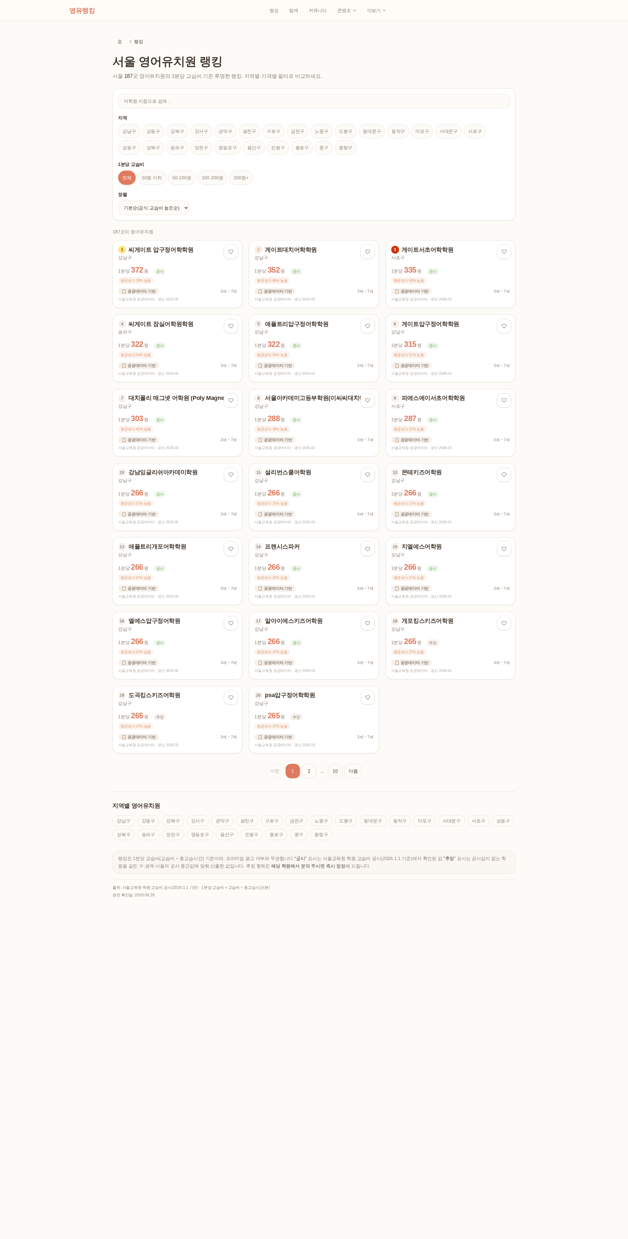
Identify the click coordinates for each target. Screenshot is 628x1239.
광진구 (249, 131)
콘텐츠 (344, 10)
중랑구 (346, 147)
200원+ (241, 177)
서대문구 (449, 131)
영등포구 (227, 147)
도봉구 (346, 131)
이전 (275, 771)
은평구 (278, 147)
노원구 (321, 131)
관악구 (225, 131)
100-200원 (212, 177)
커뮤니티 (318, 10)
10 (335, 771)
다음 (353, 771)
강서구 (201, 131)
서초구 (475, 131)
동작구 (398, 131)
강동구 (153, 131)
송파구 (177, 147)
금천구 (298, 131)
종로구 (302, 147)
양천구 (201, 147)
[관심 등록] (231, 251)
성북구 (153, 147)
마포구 (422, 131)
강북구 (177, 131)
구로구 (273, 131)
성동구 (129, 147)
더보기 (374, 10)
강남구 (129, 131)
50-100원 (181, 177)
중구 (323, 147)
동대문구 (372, 131)
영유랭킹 (82, 10)
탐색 (293, 10)
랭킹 (274, 10)
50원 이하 (152, 177)
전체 (126, 177)
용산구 (254, 147)
